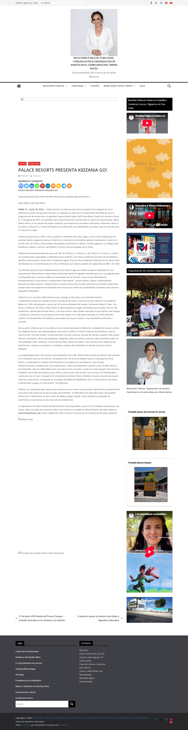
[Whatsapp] (37, 185)
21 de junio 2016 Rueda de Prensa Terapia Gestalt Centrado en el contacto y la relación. (42, 618)
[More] (69, 185)
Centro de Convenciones (27, 651)
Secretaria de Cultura (26, 692)
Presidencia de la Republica (28, 680)
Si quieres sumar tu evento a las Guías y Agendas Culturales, (98, 618)
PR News (20, 674)
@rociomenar (85, 674)
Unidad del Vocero (24, 698)
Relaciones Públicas (53, 85)
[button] (65, 86)
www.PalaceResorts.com (29, 413)
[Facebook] (21, 185)
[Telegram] (64, 185)
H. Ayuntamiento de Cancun (29, 663)
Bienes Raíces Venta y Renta (118, 85)
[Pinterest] (42, 185)
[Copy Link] (58, 185)
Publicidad (77, 85)
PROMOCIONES (34, 164)
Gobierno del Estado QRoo (28, 657)
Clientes (94, 85)
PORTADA (22, 164)
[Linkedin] (31, 185)
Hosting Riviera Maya (26, 669)
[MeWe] (47, 185)
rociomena (37, 176)
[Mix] (53, 185)
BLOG (142, 85)
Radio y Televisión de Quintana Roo (32, 686)
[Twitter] (26, 185)
